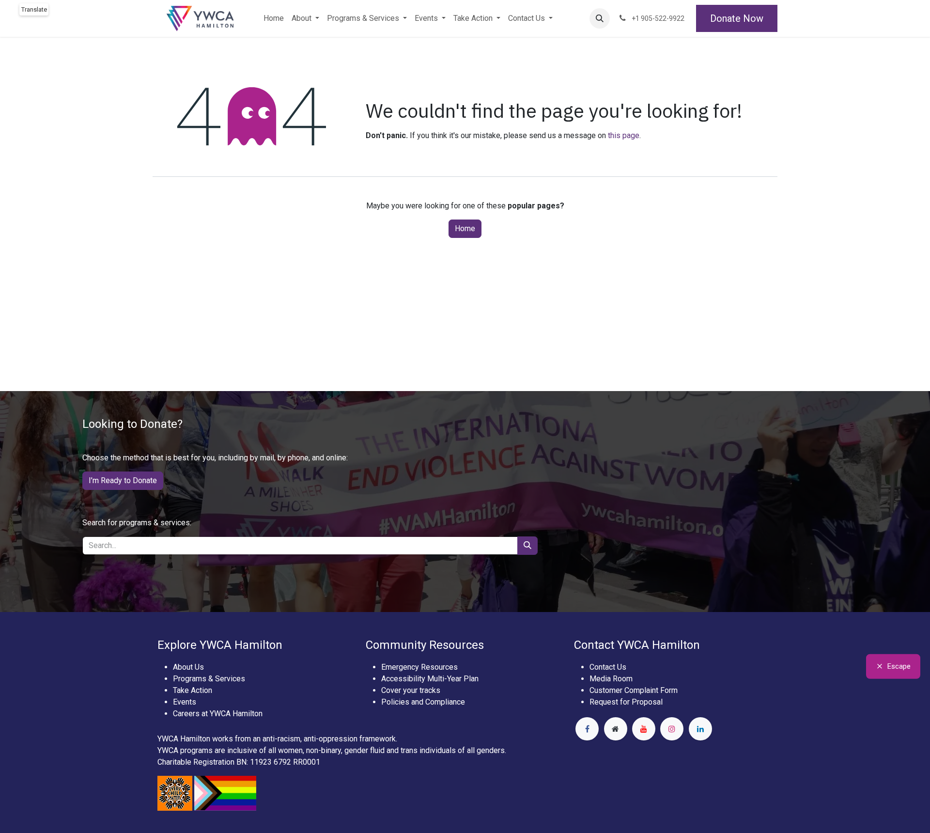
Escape (899, 666)
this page (623, 135)
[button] (599, 18)
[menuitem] (274, 18)
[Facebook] (587, 728)
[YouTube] (643, 728)
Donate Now (736, 18)
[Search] (527, 545)
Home (465, 228)
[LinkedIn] (700, 728)
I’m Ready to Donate (123, 480)
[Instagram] (671, 728)
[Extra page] (615, 728)
